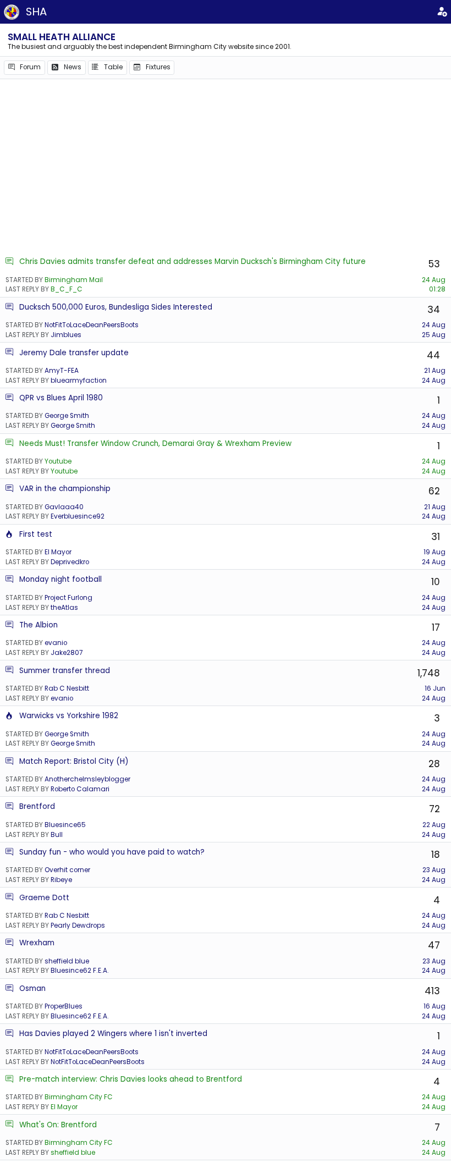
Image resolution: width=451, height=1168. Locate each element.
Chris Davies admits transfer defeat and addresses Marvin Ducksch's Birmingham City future (192, 261)
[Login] (441, 12)
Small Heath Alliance (62, 36)
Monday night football (60, 579)
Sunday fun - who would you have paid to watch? (112, 852)
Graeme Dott (44, 897)
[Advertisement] (225, 168)
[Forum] (9, 261)
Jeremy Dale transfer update (74, 353)
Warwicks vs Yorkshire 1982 (68, 715)
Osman (32, 988)
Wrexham (36, 943)
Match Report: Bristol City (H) (74, 761)
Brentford (37, 806)
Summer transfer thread (64, 670)
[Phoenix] (9, 534)
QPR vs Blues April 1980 (61, 398)
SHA (36, 11)
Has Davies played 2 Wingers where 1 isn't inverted (113, 1033)
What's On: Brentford (58, 1125)
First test (35, 534)
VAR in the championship (65, 488)
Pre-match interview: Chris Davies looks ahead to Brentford (130, 1079)
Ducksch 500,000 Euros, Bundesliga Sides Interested (115, 307)
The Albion (38, 625)
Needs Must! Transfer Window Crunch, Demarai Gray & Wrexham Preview (155, 443)
